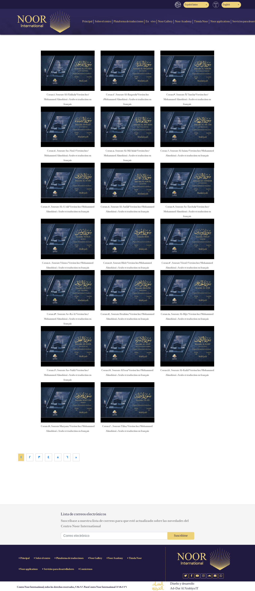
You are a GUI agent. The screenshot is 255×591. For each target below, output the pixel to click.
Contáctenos (86, 569)
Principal (87, 21)
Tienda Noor (201, 21)
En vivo (151, 21)
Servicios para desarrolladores (58, 569)
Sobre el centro (103, 21)
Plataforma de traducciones (128, 21)
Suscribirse (181, 535)
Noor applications (220, 21)
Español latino (191, 4)
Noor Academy (183, 21)
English (226, 4)
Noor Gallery (165, 21)
